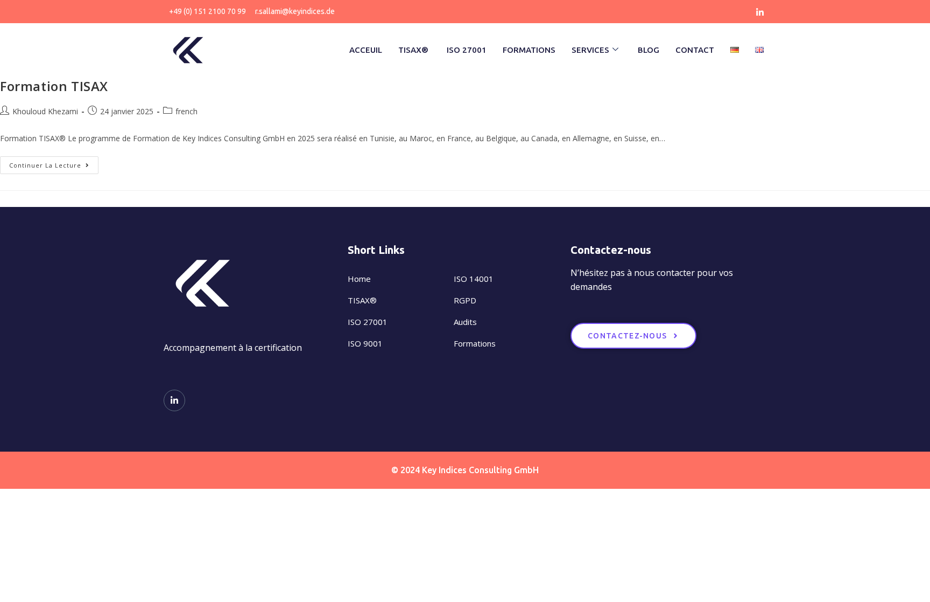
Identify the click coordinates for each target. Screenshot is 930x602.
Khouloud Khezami (45, 111)
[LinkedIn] (760, 11)
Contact (694, 49)
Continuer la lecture (53, 162)
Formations (529, 49)
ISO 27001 (467, 49)
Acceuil (365, 49)
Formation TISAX (54, 86)
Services (590, 49)
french (186, 111)
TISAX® (414, 49)
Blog (648, 49)
